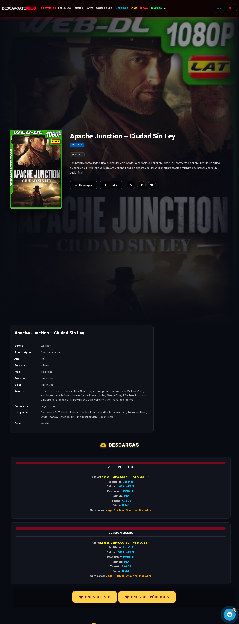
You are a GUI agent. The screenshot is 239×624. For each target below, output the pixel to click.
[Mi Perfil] (165, 8)
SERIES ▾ (80, 8)
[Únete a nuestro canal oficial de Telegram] (229, 614)
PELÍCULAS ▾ (65, 8)
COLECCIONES (104, 8)
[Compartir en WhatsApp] (131, 185)
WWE (90, 8)
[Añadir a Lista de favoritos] (152, 185)
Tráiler (113, 185)
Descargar (85, 185)
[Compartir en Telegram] (141, 185)
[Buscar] (230, 8)
